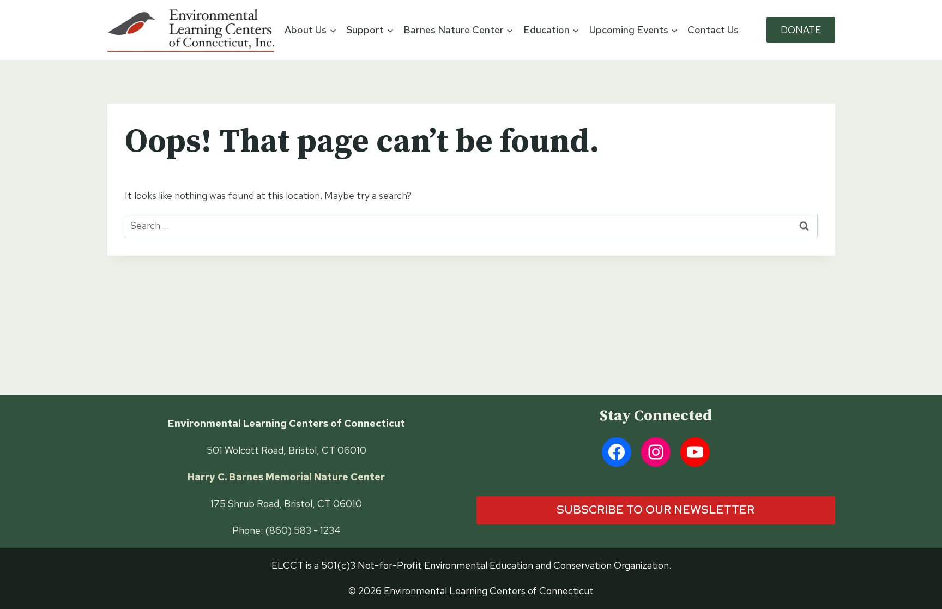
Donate (801, 29)
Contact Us (713, 29)
